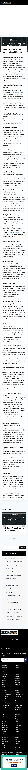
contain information (17, 92)
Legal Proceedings (10, 571)
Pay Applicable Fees (10, 592)
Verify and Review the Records (13, 595)
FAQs (7, 599)
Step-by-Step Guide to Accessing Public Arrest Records (16, 575)
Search (22, 547)
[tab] (10, 538)
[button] (21, 2)
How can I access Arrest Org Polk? (15, 605)
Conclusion (7, 623)
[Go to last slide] (4, 525)
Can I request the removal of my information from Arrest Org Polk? (16, 616)
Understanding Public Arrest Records (13, 558)
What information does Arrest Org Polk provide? (16, 609)
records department (13, 232)
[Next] (23, 525)
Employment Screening (11, 565)
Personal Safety (9, 568)
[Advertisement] (14, 20)
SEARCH (14, 765)
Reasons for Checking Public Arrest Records (16, 561)
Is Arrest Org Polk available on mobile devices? (16, 619)
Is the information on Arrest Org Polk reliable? (16, 612)
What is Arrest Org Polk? (12, 602)
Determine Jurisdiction (11, 578)
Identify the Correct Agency (12, 582)
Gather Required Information (12, 585)
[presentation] (14, 518)
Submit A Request (10, 588)
